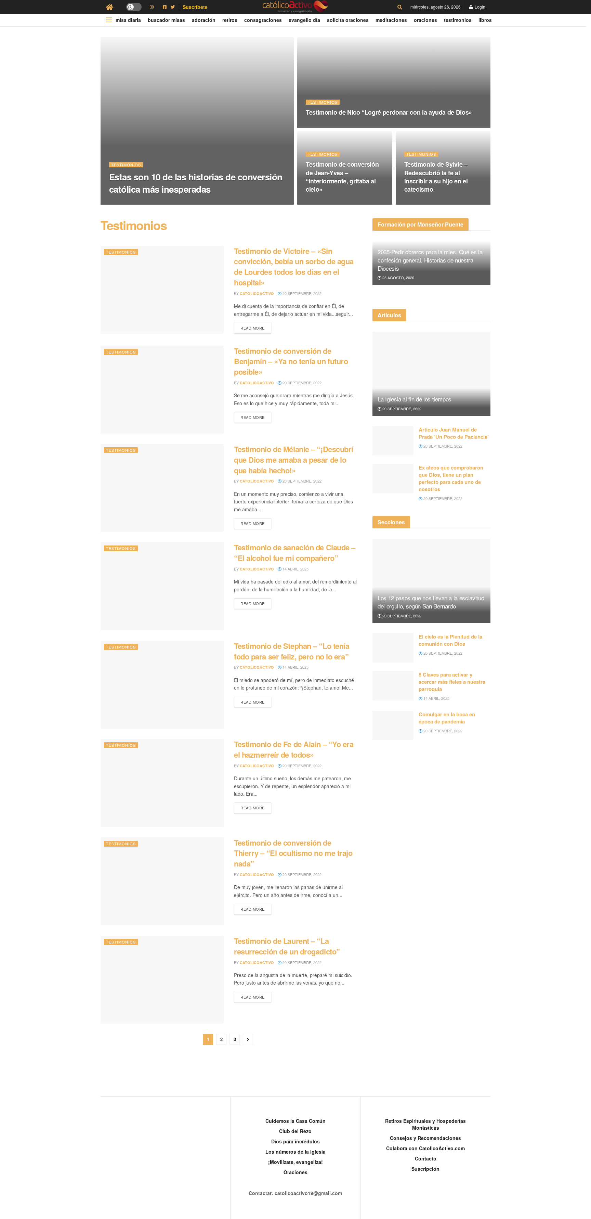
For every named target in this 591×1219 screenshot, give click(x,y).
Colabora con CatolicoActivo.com (425, 1148)
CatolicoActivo (132, 202)
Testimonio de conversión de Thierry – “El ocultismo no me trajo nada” (293, 853)
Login (479, 7)
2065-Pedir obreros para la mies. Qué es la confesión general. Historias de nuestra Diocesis (430, 259)
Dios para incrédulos (295, 1141)
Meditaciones (391, 19)
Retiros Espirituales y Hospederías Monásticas (425, 1124)
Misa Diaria (128, 19)
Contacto (425, 1158)
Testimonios (458, 19)
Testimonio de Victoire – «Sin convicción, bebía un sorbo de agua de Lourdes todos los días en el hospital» (294, 266)
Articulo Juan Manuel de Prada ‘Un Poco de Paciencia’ (454, 433)
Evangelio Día (304, 19)
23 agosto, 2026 (397, 277)
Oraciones (425, 19)
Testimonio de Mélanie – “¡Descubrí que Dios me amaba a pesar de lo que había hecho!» (293, 460)
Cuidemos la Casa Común (295, 1120)
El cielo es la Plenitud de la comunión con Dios (450, 640)
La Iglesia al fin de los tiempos (414, 399)
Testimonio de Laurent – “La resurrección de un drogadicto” (287, 946)
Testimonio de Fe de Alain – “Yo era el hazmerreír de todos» (294, 749)
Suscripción (425, 1168)
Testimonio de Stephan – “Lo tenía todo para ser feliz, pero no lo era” (291, 651)
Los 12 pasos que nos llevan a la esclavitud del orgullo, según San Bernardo (431, 601)
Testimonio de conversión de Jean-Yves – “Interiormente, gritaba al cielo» (342, 177)
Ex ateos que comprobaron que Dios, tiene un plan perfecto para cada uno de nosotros (451, 478)
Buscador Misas (166, 19)
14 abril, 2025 (421, 202)
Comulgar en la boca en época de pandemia (447, 717)
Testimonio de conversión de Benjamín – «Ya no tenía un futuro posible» (291, 361)
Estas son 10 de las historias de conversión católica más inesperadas (196, 182)
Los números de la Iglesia (295, 1151)
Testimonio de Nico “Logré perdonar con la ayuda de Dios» (389, 112)
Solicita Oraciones (348, 19)
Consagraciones (263, 19)
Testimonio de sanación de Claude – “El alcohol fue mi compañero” (294, 552)
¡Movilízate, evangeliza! (295, 1161)
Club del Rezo (295, 1131)
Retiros (229, 19)
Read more (252, 328)
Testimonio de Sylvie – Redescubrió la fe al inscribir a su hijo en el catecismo (436, 177)
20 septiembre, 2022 (177, 202)
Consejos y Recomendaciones (425, 1137)
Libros (485, 19)
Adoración (203, 19)
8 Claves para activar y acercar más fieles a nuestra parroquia (452, 682)
